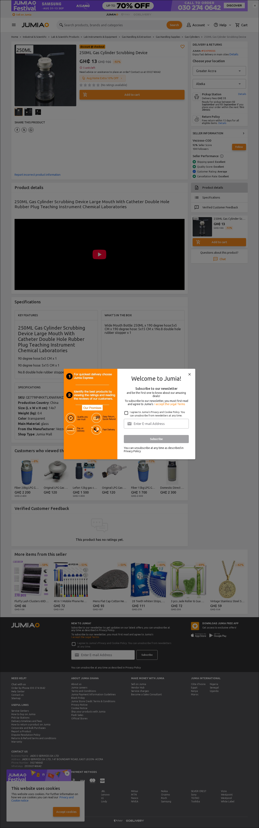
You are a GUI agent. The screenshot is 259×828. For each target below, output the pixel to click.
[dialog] (129, 414)
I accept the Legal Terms (170, 404)
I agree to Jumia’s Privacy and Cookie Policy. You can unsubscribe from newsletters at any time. (157, 414)
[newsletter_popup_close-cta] (190, 374)
